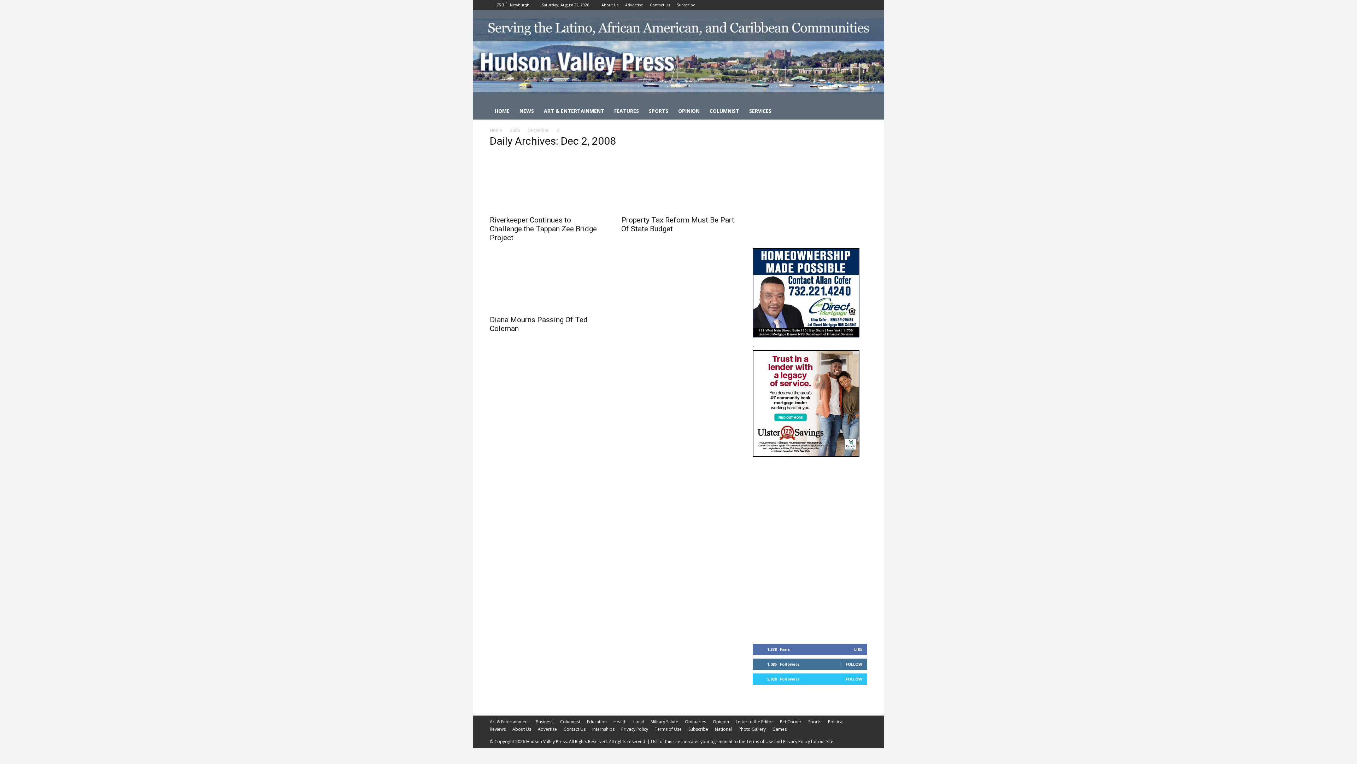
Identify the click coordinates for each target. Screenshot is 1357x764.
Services (760, 111)
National (723, 729)
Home (502, 111)
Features (626, 111)
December (538, 130)
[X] (862, 5)
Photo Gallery (752, 729)
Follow (854, 664)
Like (858, 649)
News (526, 111)
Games (780, 729)
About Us (609, 4)
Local (638, 722)
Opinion (689, 111)
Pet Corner (790, 722)
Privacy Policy (634, 729)
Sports (658, 111)
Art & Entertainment (574, 111)
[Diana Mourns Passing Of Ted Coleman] (547, 282)
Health (620, 722)
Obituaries (695, 722)
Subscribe (686, 4)
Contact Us (660, 4)
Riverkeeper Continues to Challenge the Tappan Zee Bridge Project (543, 229)
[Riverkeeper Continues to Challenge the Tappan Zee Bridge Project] (547, 183)
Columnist (724, 111)
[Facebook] (838, 5)
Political (836, 722)
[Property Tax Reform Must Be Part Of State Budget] (678, 183)
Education (597, 722)
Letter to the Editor (754, 722)
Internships (603, 729)
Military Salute (664, 722)
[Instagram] (850, 5)
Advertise (634, 4)
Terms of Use (668, 729)
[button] (858, 111)
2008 (515, 130)
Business (544, 722)
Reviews (498, 729)
